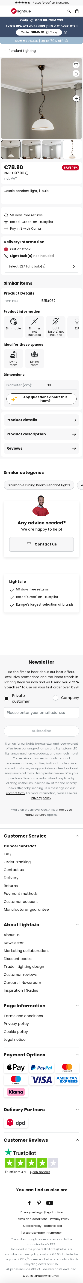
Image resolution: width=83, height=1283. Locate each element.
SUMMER (39, 32)
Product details (21, 420)
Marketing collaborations (26, 950)
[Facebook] (32, 1203)
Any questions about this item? (45, 399)
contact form (15, 793)
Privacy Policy (59, 1219)
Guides (32, 990)
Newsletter (14, 943)
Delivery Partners (24, 1109)
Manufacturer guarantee (26, 909)
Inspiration (13, 990)
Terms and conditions (23, 1016)
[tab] (41, 873)
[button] (11, 149)
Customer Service (25, 836)
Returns (11, 885)
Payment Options (24, 1055)
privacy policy (41, 798)
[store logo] (23, 11)
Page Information (24, 1005)
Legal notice (15, 1039)
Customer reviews (20, 974)
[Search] (69, 11)
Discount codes (18, 958)
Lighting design (31, 966)
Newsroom (31, 982)
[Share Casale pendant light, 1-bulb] (76, 73)
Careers (11, 982)
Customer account (21, 901)
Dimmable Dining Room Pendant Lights (39, 485)
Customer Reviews (26, 1140)
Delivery (11, 877)
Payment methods (21, 893)
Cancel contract (20, 846)
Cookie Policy (32, 1226)
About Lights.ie (21, 924)
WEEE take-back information (42, 1233)
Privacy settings (32, 1212)
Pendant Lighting (22, 50)
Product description (26, 434)
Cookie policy (16, 1031)
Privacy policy (16, 1023)
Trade (9, 966)
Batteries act (53, 1226)
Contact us (14, 869)
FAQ (7, 854)
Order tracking (17, 862)
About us (12, 935)
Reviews (14, 448)
